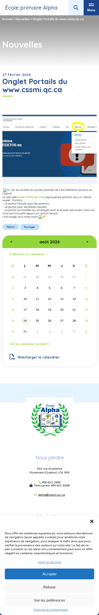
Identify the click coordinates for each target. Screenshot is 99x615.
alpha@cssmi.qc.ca (51, 494)
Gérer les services (49, 562)
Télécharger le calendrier (38, 357)
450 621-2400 (51, 482)
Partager (29, 227)
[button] (91, 521)
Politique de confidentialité (51, 609)
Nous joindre (50, 458)
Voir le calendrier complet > (29, 344)
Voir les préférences (49, 600)
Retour (10, 226)
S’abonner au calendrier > (28, 254)
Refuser (49, 587)
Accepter (50, 574)
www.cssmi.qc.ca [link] (30, 197)
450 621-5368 (60, 485)
